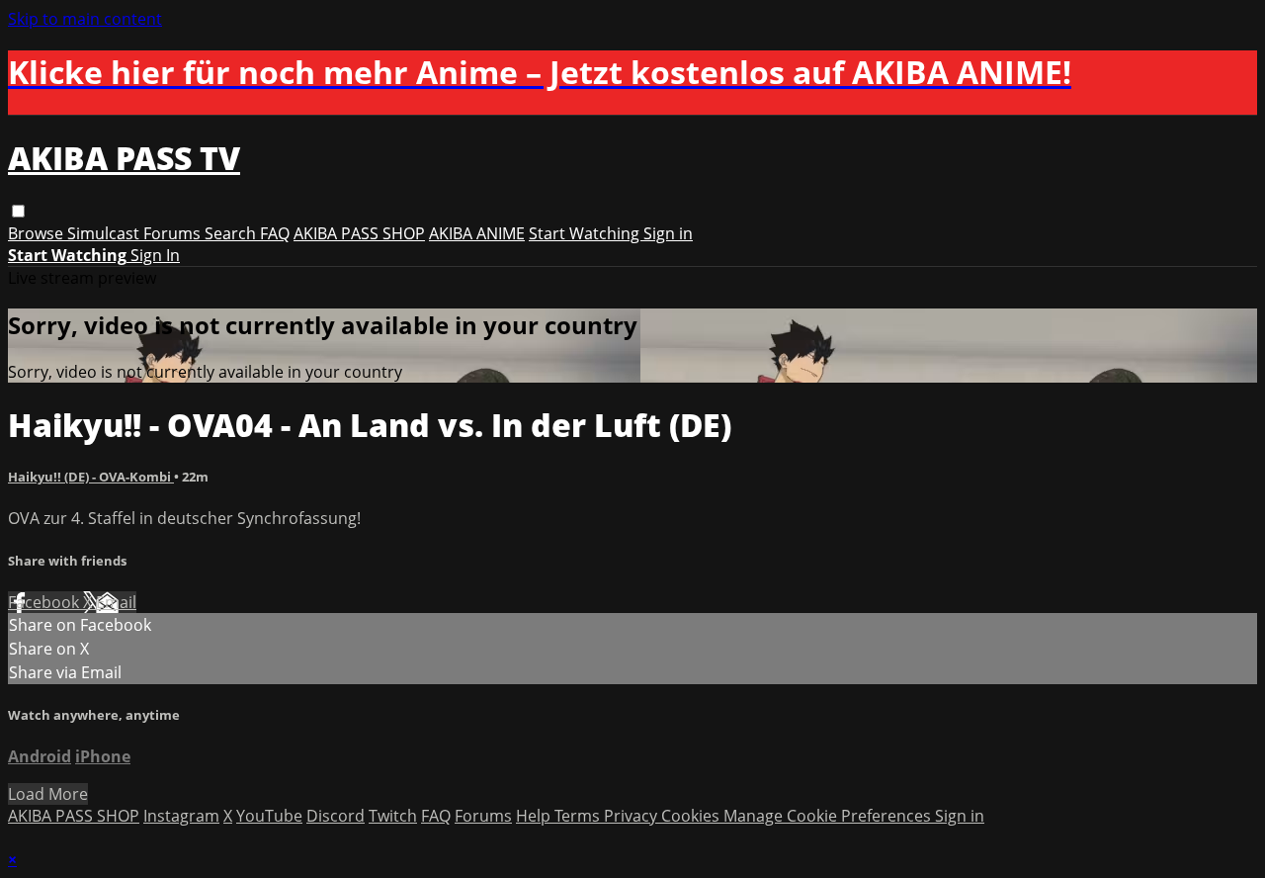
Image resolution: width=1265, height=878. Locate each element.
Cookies (692, 816)
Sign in (668, 233)
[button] (18, 211)
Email (116, 602)
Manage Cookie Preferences (829, 816)
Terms (579, 816)
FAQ (275, 233)
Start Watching (586, 233)
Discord (335, 816)
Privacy (632, 816)
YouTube (269, 816)
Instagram (181, 816)
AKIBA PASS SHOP (359, 233)
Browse (37, 233)
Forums (174, 233)
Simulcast (105, 233)
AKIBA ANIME (477, 233)
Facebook (45, 602)
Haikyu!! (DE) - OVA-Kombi (91, 476)
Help (535, 816)
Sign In (155, 255)
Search (232, 233)
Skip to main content (85, 19)
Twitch (393, 816)
